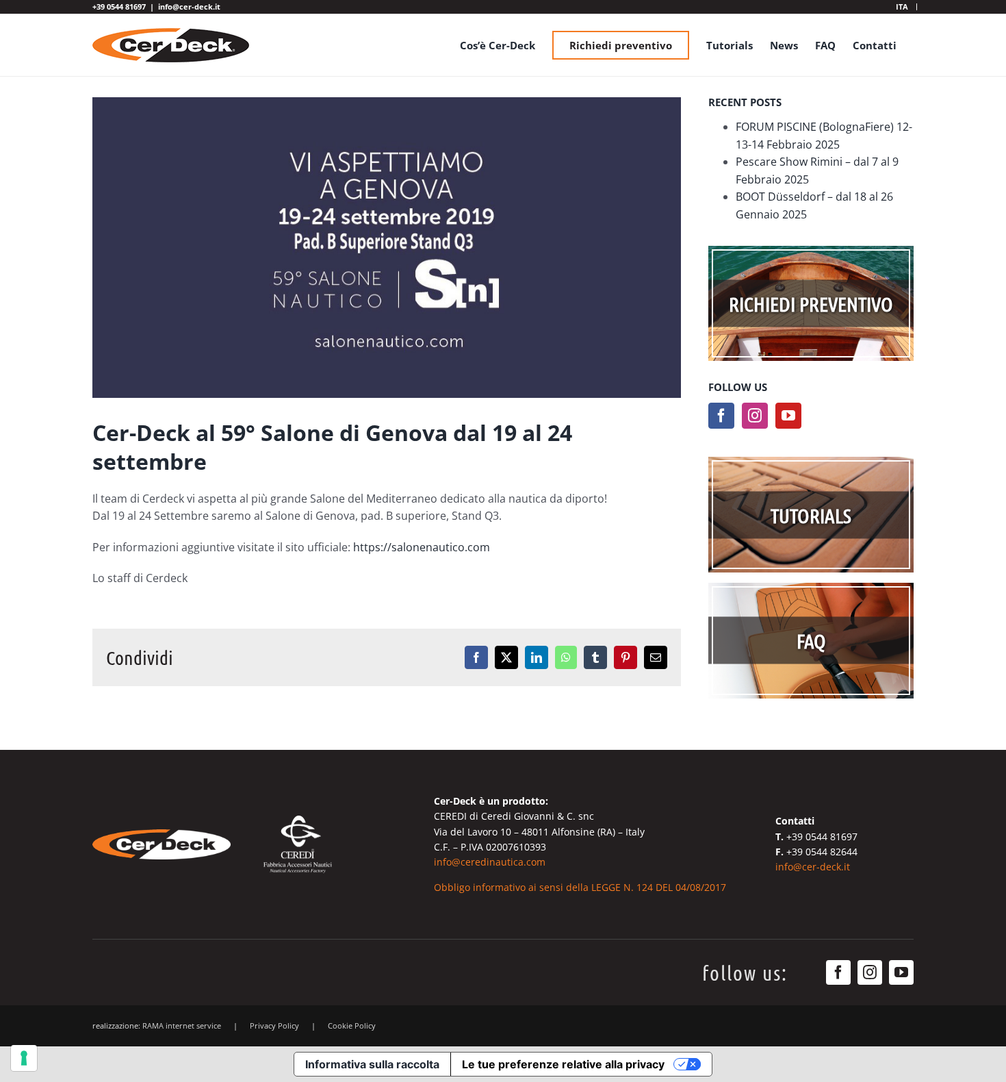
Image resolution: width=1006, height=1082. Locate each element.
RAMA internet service (181, 1025)
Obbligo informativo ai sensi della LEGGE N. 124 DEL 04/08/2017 (580, 887)
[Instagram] (755, 416)
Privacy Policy (274, 1025)
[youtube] (901, 972)
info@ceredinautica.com (489, 861)
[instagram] (869, 972)
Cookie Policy (352, 1025)
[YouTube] (788, 416)
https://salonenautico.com (421, 547)
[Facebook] (721, 416)
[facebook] (838, 972)
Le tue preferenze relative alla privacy (563, 1064)
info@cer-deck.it (189, 6)
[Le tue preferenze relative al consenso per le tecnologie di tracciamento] (24, 1058)
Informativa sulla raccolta (372, 1064)
